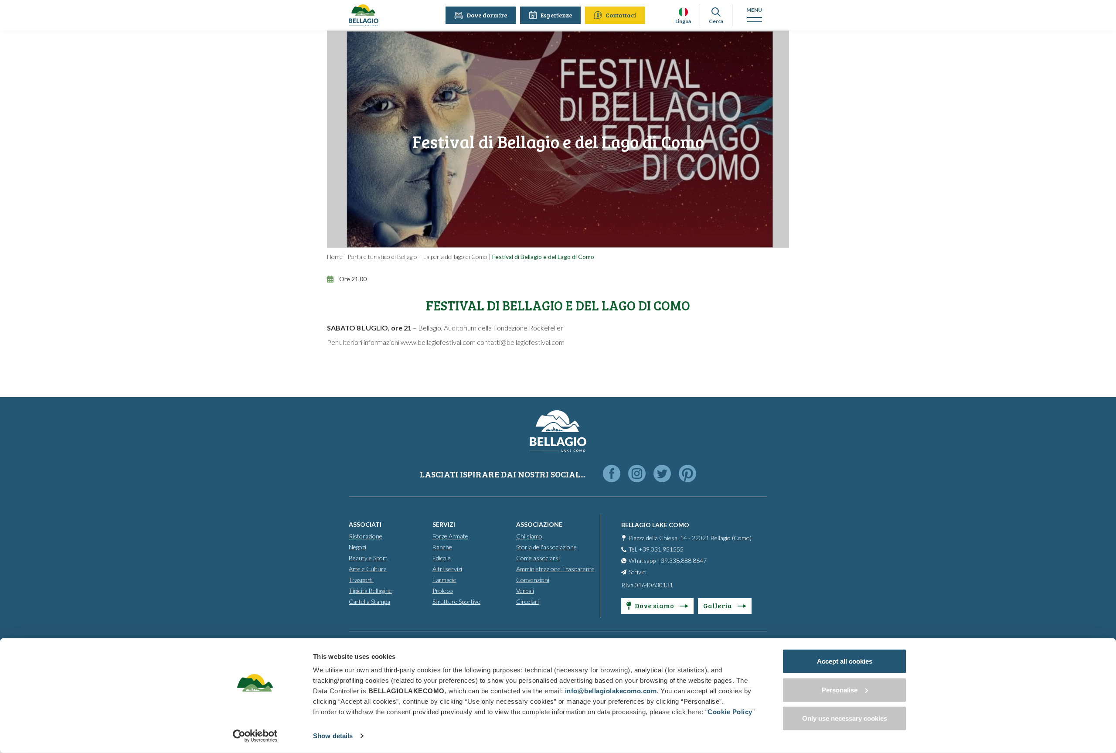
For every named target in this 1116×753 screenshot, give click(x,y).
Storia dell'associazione (546, 547)
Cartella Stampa (369, 601)
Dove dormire (486, 15)
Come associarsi (538, 558)
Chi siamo (529, 536)
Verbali (525, 590)
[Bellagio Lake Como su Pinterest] (687, 474)
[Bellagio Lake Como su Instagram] (637, 474)
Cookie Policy (730, 712)
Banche (442, 547)
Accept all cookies (844, 661)
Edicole (441, 558)
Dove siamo (655, 605)
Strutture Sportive (456, 601)
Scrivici (637, 572)
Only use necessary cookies (844, 718)
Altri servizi (447, 568)
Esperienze (556, 15)
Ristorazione (365, 536)
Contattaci (621, 15)
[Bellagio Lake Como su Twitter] (662, 474)
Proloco (442, 590)
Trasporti (361, 579)
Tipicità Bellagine (370, 590)
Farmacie (444, 579)
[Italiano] (683, 12)
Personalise (839, 689)
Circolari (527, 601)
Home (335, 256)
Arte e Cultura (368, 568)
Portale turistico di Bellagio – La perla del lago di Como (417, 256)
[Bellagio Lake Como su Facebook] (611, 474)
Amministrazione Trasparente (555, 568)
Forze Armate (450, 536)
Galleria (718, 605)
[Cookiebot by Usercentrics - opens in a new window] (255, 736)
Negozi (357, 547)
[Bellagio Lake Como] (363, 15)
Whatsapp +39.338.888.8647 (668, 560)
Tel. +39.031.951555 (656, 549)
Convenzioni (532, 579)
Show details (333, 735)
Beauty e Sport (368, 558)
